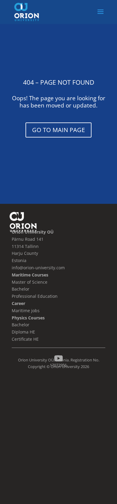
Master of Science (29, 282)
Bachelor (20, 324)
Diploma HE (23, 332)
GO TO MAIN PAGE (58, 130)
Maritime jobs (26, 310)
